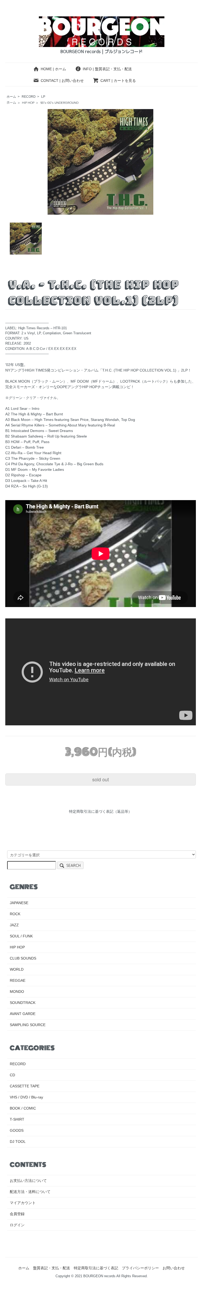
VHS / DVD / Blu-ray (26, 1097)
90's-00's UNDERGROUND (59, 102)
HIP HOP (28, 102)
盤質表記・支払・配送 (51, 1268)
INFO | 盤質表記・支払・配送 (107, 69)
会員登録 (17, 1214)
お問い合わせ (174, 1268)
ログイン (17, 1225)
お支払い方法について (28, 1180)
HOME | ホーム (53, 69)
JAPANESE (19, 903)
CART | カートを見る (118, 80)
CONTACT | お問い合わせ (62, 80)
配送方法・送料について (30, 1192)
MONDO (17, 991)
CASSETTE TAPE (24, 1086)
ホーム (11, 96)
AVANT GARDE (22, 1014)
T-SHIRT (17, 1119)
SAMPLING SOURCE (27, 1025)
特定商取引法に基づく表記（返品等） (100, 811)
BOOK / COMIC (23, 1108)
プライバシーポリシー (140, 1268)
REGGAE (17, 980)
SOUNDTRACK (22, 1002)
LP (43, 96)
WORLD (17, 969)
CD (12, 1075)
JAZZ (14, 925)
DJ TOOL (18, 1141)
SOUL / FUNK (21, 936)
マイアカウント (23, 1203)
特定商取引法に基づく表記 (96, 1268)
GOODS (17, 1130)
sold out (100, 779)
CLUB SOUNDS (23, 958)
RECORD (29, 96)
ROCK (15, 914)
